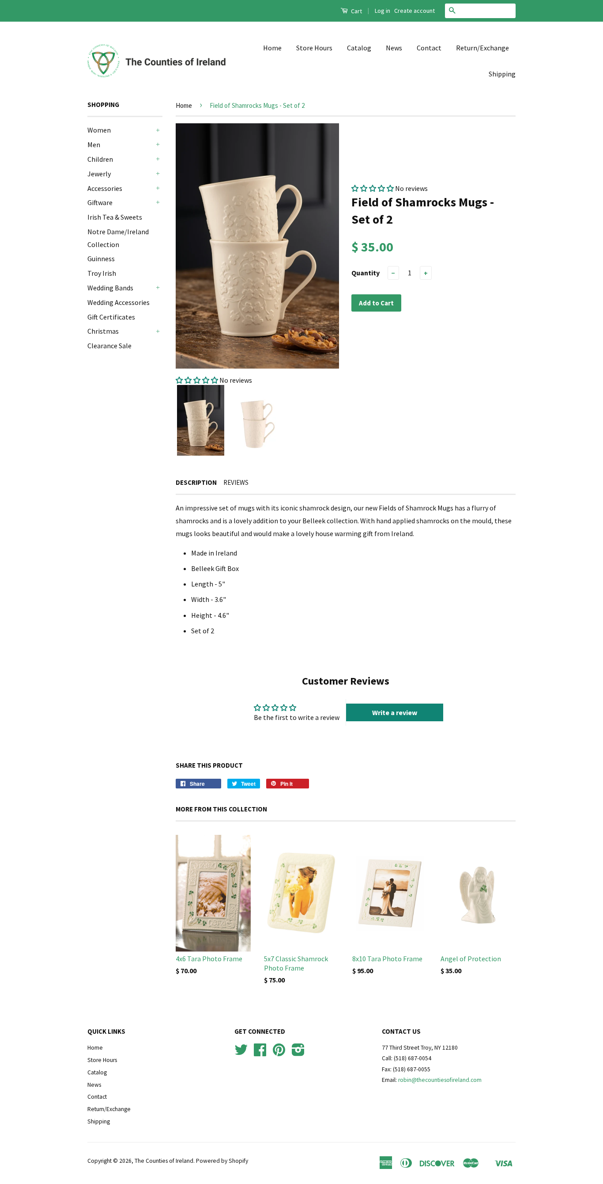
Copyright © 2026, (111, 1161)
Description (196, 482)
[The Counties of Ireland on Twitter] (241, 1053)
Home (272, 47)
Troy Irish (101, 273)
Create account (414, 11)
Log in (382, 11)
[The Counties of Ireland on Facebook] (260, 1053)
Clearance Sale (109, 345)
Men (93, 144)
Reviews (236, 482)
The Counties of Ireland (164, 1161)
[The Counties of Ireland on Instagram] (298, 1053)
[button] (197, 380)
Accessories (104, 188)
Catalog (359, 47)
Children (100, 159)
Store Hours (314, 47)
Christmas (103, 331)
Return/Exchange (482, 47)
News (394, 47)
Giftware (100, 202)
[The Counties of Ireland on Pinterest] (279, 1053)
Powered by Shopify (222, 1161)
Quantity (365, 272)
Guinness (101, 258)
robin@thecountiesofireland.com (440, 1080)
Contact (429, 47)
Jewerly (99, 173)
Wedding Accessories (118, 302)
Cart (356, 11)
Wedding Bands (110, 287)
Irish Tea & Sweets (114, 217)
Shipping (502, 73)
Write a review (394, 712)
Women (99, 130)
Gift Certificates (111, 316)
